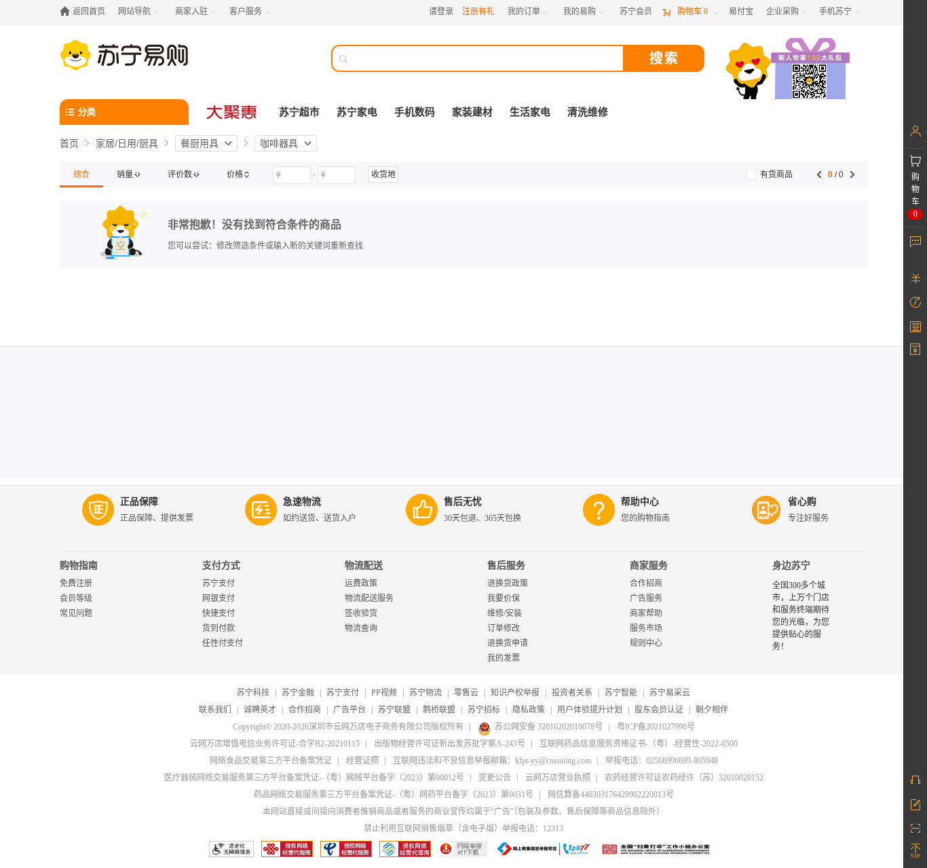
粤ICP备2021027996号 (656, 726)
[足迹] (915, 302)
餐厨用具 (200, 143)
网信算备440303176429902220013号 (611, 794)
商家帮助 (646, 613)
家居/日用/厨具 (127, 143)
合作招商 (646, 583)
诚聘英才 (260, 710)
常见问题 (76, 613)
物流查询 (361, 628)
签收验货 (361, 613)
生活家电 (530, 112)
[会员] (915, 131)
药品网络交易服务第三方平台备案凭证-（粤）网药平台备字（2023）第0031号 (393, 794)
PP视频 (384, 693)
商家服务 (649, 565)
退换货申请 (507, 643)
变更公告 (494, 777)
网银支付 (218, 598)
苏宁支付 (218, 583)
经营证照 (362, 760)
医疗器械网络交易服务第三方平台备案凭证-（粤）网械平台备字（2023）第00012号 (314, 777)
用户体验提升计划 (589, 710)
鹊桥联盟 (439, 710)
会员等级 (76, 598)
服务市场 (646, 628)
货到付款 (218, 628)
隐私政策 (528, 710)
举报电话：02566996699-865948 (661, 760)
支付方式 (221, 565)
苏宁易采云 (669, 693)
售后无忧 (463, 501)
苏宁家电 (357, 112)
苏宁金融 (298, 693)
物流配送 (364, 565)
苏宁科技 (253, 693)
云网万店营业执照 (557, 777)
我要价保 (503, 598)
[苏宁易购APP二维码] (915, 827)
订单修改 (503, 628)
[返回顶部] (915, 851)
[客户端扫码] (789, 70)
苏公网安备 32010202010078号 (549, 726)
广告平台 (349, 710)
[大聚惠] (232, 112)
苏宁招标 (484, 710)
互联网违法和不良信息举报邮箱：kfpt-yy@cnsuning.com (492, 760)
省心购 (802, 501)
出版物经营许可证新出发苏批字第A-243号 (449, 743)
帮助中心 (640, 501)
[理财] (915, 278)
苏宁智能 (621, 693)
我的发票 (503, 658)
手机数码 (414, 112)
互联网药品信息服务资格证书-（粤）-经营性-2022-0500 (639, 743)
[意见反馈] (915, 803)
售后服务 (506, 565)
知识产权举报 (515, 693)
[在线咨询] (915, 780)
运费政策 (361, 583)
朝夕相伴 (712, 710)
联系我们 (215, 710)
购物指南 (79, 565)
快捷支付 (218, 613)
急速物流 (302, 501)
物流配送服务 (369, 598)
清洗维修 (587, 112)
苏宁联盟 (394, 710)
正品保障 (139, 501)
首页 (69, 143)
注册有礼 (478, 11)
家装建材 (472, 112)
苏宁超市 (299, 112)
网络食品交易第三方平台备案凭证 (271, 760)
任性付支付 (222, 643)
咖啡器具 (279, 143)
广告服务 (646, 598)
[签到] (915, 326)
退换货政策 (507, 583)
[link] (81, 174)
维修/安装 (504, 613)
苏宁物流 (425, 693)
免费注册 (76, 583)
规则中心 (646, 643)
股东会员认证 (659, 710)
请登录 (441, 11)
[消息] (915, 241)
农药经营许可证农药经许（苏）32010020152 (684, 777)
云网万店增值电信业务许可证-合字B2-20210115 (275, 743)
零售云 (466, 693)
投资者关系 (572, 693)
